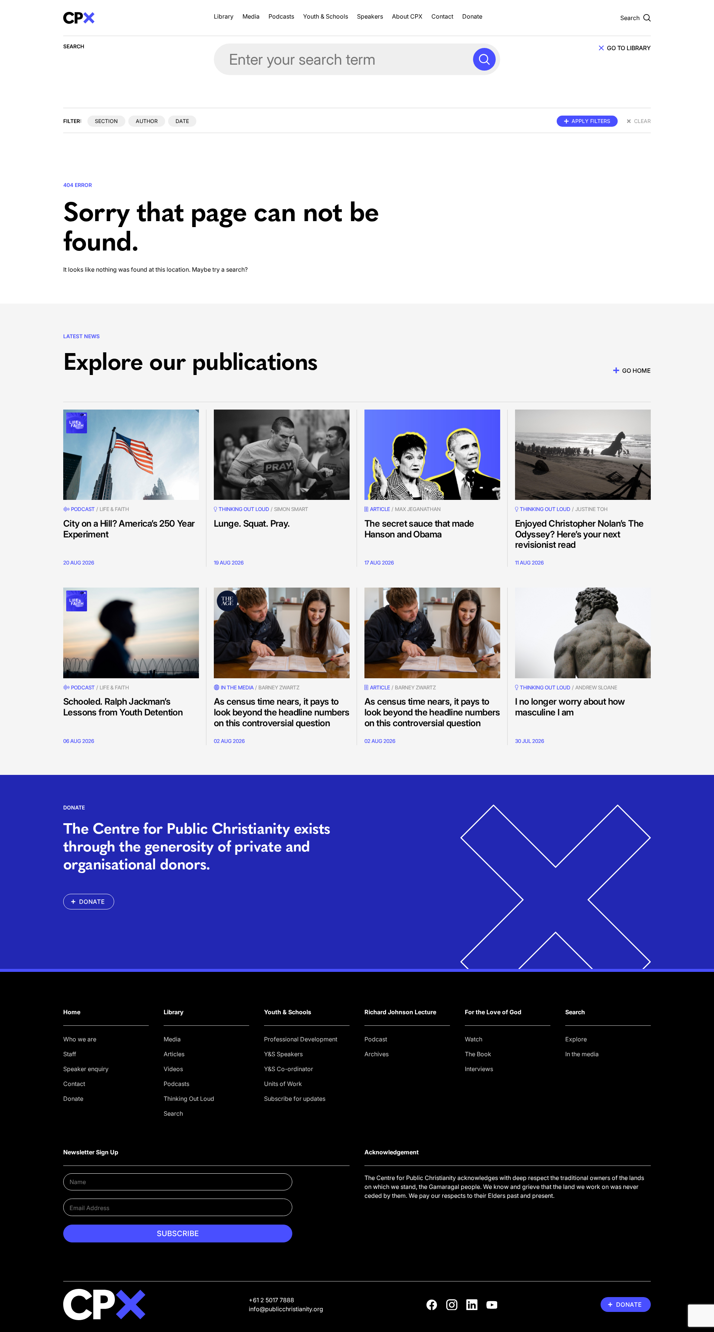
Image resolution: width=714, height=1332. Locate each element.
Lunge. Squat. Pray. (252, 523)
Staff (69, 1054)
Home (71, 1012)
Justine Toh (591, 509)
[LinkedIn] (471, 1304)
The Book (478, 1054)
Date (182, 121)
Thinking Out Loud (189, 1098)
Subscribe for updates (294, 1098)
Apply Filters (591, 121)
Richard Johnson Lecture (400, 1012)
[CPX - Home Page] (131, 18)
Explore (576, 1039)
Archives (376, 1054)
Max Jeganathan (418, 509)
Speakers (370, 16)
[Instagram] (451, 1304)
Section (106, 121)
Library (224, 16)
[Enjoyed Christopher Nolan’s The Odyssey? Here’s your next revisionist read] (583, 455)
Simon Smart (291, 509)
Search (173, 1113)
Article (380, 509)
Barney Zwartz (278, 687)
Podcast (83, 509)
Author (147, 121)
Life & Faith (114, 509)
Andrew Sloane (596, 687)
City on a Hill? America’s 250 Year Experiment (129, 529)
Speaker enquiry (86, 1069)
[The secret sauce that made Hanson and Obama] (432, 455)
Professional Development (300, 1039)
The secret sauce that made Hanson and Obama (419, 529)
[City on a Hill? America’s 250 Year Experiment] (131, 455)
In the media (582, 1054)
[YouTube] (492, 1304)
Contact (442, 16)
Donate (472, 16)
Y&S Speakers (283, 1054)
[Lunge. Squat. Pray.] (282, 455)
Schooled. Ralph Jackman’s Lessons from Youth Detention (123, 707)
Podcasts (281, 16)
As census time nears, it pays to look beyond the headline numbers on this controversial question (282, 712)
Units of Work (283, 1083)
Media (251, 16)
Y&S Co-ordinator (288, 1069)
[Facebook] (431, 1304)
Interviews (479, 1069)
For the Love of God (493, 1012)
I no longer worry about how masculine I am (570, 707)
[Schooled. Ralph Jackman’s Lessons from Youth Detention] (131, 633)
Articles (174, 1054)
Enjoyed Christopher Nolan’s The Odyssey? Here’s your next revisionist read (579, 534)
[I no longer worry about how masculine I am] (583, 633)
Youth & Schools (325, 16)
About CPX (407, 16)
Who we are (79, 1039)
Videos (173, 1069)
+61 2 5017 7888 (271, 1300)
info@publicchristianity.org (286, 1309)
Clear (642, 121)
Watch (473, 1039)
